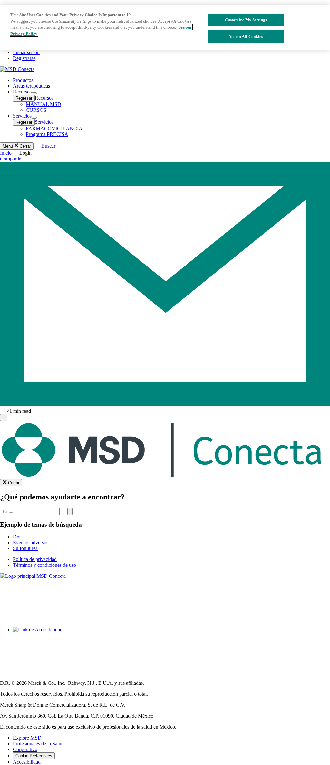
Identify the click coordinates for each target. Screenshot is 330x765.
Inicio (6, 153)
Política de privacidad (35, 559)
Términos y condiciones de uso (44, 565)
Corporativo (25, 749)
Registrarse (24, 58)
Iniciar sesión (26, 52)
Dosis (18, 536)
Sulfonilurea (25, 548)
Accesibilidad (27, 762)
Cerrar (13, 482)
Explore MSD (27, 738)
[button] (22, 91)
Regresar (23, 98)
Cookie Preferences (33, 755)
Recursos (44, 98)
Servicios (44, 122)
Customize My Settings (246, 19)
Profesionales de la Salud (38, 743)
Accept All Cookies (245, 36)
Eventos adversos (30, 542)
